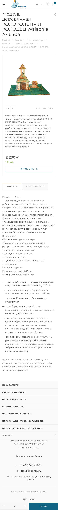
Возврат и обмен (13, 406)
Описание (11, 186)
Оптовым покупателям (17, 414)
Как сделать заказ (14, 392)
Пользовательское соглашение (22, 428)
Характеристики (35, 186)
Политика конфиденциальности (23, 421)
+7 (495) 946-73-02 (29, 465)
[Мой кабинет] (48, 4)
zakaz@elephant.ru (31, 470)
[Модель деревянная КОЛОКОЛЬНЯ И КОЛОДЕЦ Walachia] (29, 80)
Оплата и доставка (14, 399)
